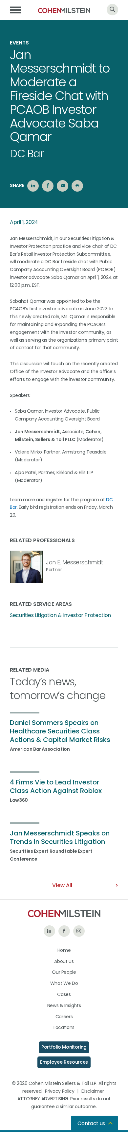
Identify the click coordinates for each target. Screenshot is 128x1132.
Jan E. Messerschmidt (74, 562)
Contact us (91, 1123)
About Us (64, 961)
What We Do (64, 983)
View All (62, 885)
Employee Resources (64, 1062)
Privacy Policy (59, 1091)
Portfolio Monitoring (64, 1047)
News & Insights (64, 1005)
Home (64, 950)
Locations (64, 1027)
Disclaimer (92, 1091)
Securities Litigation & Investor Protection (60, 615)
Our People (64, 972)
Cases (64, 994)
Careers (64, 1016)
